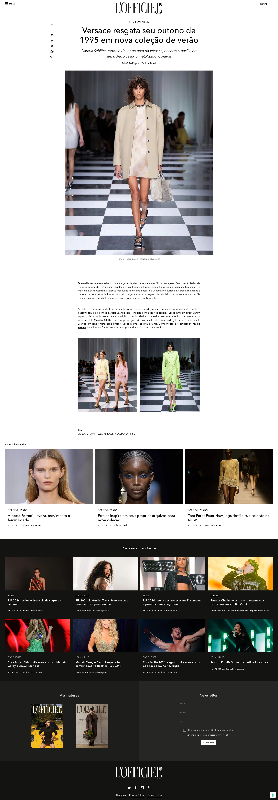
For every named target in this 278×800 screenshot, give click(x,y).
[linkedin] (52, 41)
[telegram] (52, 57)
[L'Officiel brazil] (139, 8)
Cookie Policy (154, 795)
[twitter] (52, 46)
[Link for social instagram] (142, 788)
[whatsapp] (52, 51)
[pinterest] (52, 35)
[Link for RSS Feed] (148, 787)
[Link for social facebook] (135, 788)
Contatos (121, 795)
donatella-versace (101, 434)
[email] (52, 25)
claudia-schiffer (125, 434)
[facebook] (52, 30)
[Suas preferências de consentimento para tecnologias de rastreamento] (273, 795)
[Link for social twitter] (129, 788)
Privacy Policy (224, 735)
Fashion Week (139, 21)
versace (83, 434)
